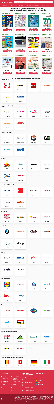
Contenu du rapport (28, 382)
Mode (4, 384)
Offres (10, 5)
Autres (14, 390)
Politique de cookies (28, 387)
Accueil (5, 5)
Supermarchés (16, 5)
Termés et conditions (28, 385)
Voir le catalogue (7, 30)
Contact (25, 377)
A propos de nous (28, 379)
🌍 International (39, 384)
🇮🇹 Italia (38, 382)
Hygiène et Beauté (46, 5)
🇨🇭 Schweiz (39, 378)
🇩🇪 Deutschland (39, 380)
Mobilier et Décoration (35, 5)
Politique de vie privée (29, 390)
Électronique (24, 5)
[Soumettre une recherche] (52, 2)
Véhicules (5, 390)
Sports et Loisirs (16, 381)
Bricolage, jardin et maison (7, 387)
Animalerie (15, 387)
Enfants (14, 384)
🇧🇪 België (38, 375)
